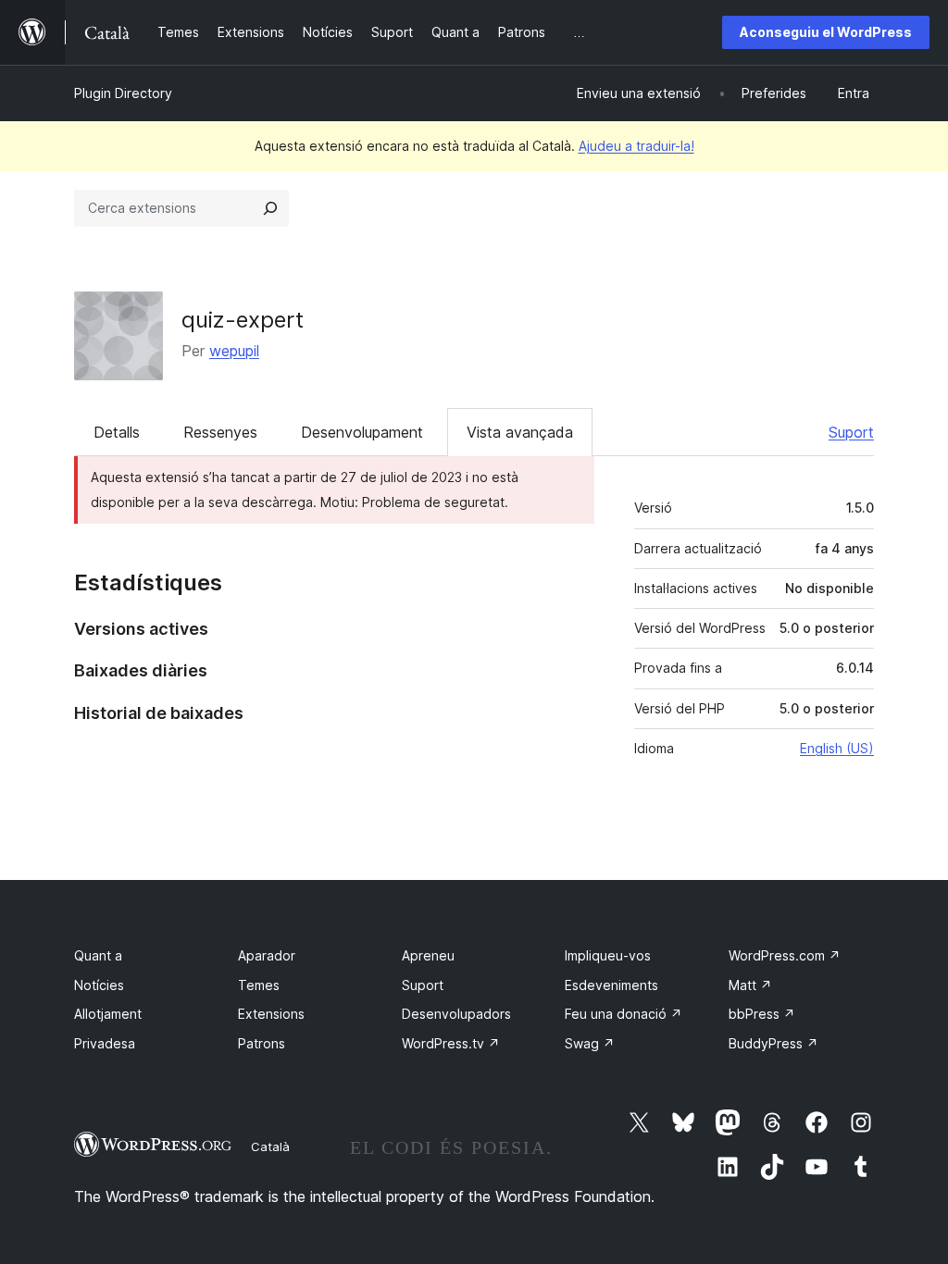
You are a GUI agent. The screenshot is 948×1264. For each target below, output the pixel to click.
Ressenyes (220, 432)
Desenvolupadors (456, 1014)
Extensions (271, 1014)
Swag (590, 1043)
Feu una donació (623, 1014)
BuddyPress (773, 1043)
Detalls (117, 432)
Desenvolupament (362, 432)
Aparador (266, 955)
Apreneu (428, 955)
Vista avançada (520, 432)
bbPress (762, 1014)
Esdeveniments (611, 985)
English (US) (837, 748)
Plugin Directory (123, 93)
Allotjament (108, 1014)
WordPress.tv (451, 1043)
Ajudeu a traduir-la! (636, 146)
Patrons (261, 1043)
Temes (259, 985)
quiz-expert (242, 319)
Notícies (99, 985)
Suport (851, 432)
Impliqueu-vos (608, 955)
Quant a (98, 955)
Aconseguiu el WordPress (826, 32)
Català (270, 1146)
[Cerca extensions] (270, 208)
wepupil (234, 350)
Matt (750, 985)
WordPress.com (785, 955)
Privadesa (104, 1043)
